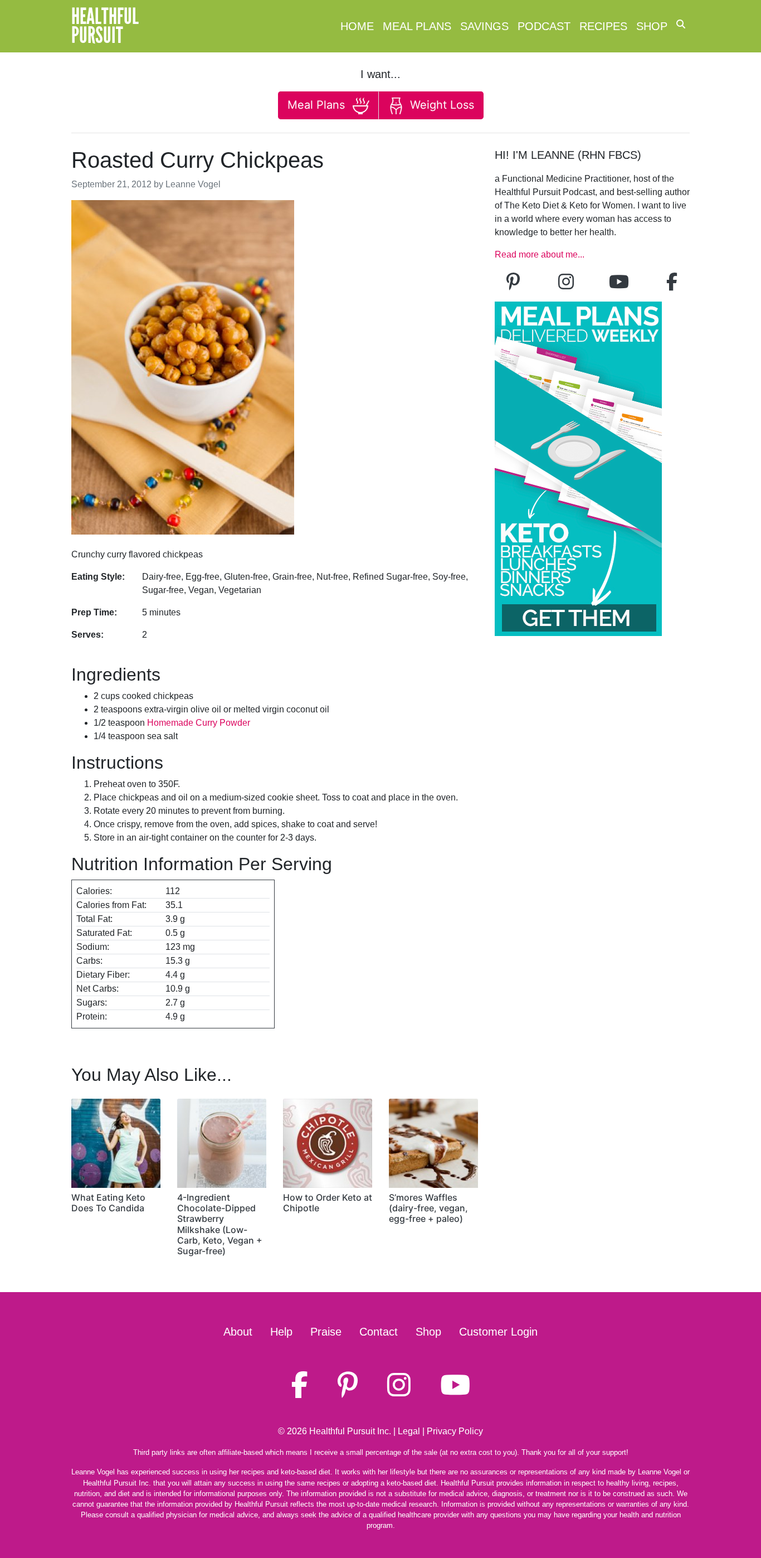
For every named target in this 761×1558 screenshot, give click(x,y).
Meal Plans (417, 26)
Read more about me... (539, 254)
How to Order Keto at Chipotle (327, 1203)
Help (281, 1332)
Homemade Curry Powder (198, 722)
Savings (484, 26)
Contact (378, 1332)
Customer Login (498, 1332)
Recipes (603, 26)
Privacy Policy (455, 1431)
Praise (326, 1332)
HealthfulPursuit (105, 26)
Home (357, 26)
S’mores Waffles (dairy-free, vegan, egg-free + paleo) (428, 1208)
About (237, 1332)
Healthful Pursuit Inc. (350, 1431)
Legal (409, 1431)
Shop (651, 26)
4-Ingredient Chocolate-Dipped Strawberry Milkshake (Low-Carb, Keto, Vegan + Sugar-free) (219, 1224)
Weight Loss (440, 104)
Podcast (544, 26)
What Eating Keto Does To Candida (108, 1203)
